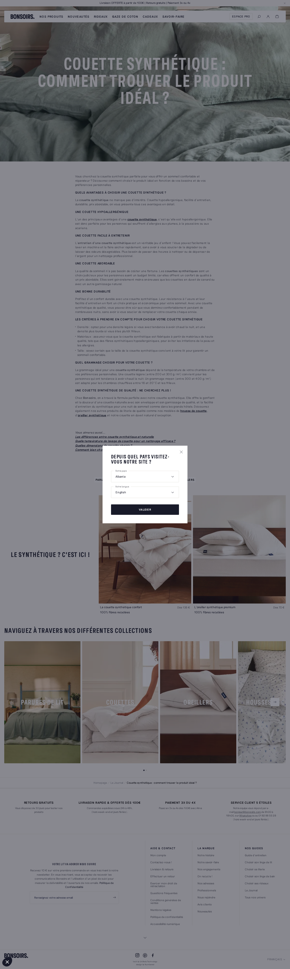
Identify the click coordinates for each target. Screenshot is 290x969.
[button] (7, 962)
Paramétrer (26, 947)
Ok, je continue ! (71, 947)
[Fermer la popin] (181, 452)
